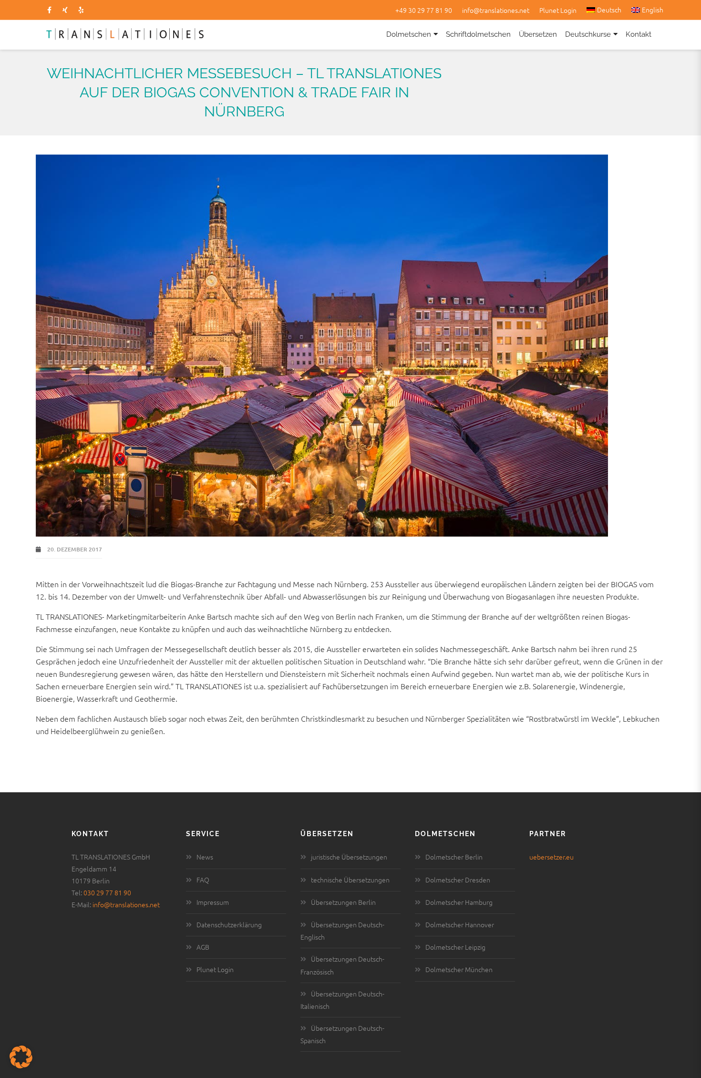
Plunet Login (558, 10)
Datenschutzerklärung (229, 924)
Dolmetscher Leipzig (455, 947)
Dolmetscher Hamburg (459, 902)
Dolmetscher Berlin (454, 856)
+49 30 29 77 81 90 (423, 10)
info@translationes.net (495, 10)
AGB (202, 947)
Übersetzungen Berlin (343, 902)
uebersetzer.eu (551, 856)
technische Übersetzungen (350, 879)
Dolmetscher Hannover (459, 924)
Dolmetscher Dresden (457, 879)
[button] (21, 1057)
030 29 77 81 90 (107, 892)
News (204, 856)
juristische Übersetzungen (349, 856)
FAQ (202, 879)
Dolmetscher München (459, 969)
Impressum (212, 902)
